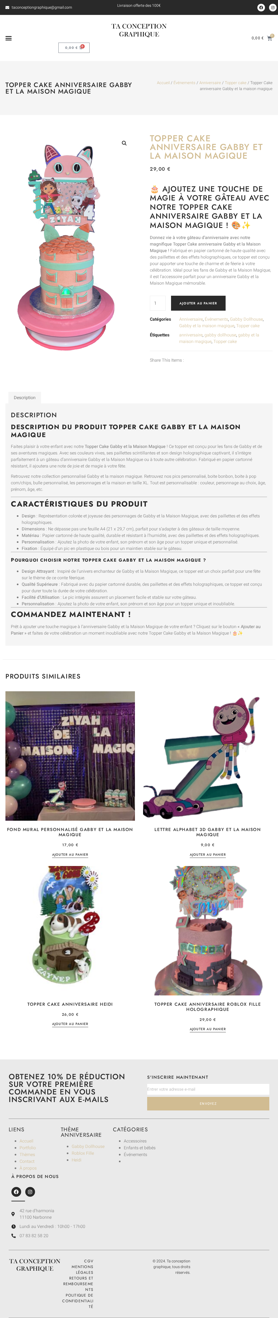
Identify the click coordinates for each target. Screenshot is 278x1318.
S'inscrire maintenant (177, 1077)
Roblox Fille (83, 1153)
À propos (28, 1168)
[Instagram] (273, 7)
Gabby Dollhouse (246, 319)
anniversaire (191, 335)
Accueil (163, 83)
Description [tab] (25, 397)
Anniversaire (210, 83)
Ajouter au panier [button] (70, 855)
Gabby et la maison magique (206, 326)
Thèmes (27, 1154)
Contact (27, 1161)
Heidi (76, 1160)
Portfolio (28, 1148)
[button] (9, 38)
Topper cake (236, 83)
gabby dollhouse (220, 335)
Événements (184, 83)
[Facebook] (261, 7)
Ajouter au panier (198, 303)
